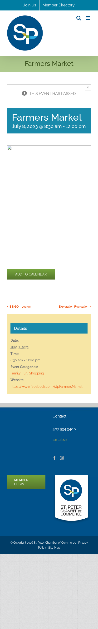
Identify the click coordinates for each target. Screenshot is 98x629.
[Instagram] (62, 458)
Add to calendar (31, 274)
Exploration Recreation (73, 306)
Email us (60, 439)
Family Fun (18, 373)
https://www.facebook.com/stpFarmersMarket (46, 386)
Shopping (36, 373)
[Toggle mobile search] (78, 17)
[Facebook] (54, 458)
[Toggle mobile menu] (88, 17)
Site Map (54, 547)
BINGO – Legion (20, 306)
